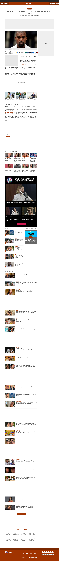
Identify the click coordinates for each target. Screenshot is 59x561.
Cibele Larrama (23, 533)
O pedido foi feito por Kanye (25, 64)
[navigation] (10, 3)
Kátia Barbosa (23, 534)
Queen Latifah (15, 539)
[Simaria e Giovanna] (33, 165)
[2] (9, 240)
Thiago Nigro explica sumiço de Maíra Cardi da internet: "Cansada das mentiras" (26, 357)
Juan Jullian (31, 539)
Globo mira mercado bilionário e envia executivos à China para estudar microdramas (10, 99)
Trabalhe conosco (33, 553)
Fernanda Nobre (16, 538)
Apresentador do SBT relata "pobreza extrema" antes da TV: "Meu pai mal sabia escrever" (28, 218)
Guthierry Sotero (16, 534)
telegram (32, 53)
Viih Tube (14, 533)
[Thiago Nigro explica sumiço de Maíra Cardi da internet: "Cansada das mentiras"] (10, 358)
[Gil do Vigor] (25, 165)
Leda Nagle (7, 533)
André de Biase (8, 539)
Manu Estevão (8, 535)
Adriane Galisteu (31, 535)
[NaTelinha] (4, 3)
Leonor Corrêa (8, 534)
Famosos (29, 3)
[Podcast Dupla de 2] (49, 554)
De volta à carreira (9, 112)
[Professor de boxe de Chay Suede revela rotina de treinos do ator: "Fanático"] (10, 478)
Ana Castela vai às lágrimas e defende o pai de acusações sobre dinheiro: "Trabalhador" (26, 469)
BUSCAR (57, 3)
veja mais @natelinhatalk (21, 223)
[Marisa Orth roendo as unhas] (17, 154)
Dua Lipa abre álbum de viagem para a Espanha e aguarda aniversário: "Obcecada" (26, 403)
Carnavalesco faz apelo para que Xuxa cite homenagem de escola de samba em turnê (25, 275)
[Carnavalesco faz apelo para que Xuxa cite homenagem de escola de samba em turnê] (10, 275)
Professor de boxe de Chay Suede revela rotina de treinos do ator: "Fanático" (26, 478)
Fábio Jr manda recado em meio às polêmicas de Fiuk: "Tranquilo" (26, 386)
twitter (30, 53)
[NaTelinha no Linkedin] (47, 554)
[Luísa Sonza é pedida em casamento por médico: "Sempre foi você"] (10, 283)
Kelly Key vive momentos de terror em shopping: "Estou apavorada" (25, 159)
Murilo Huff (23, 538)
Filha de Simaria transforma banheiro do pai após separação (33, 170)
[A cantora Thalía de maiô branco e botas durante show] (33, 154)
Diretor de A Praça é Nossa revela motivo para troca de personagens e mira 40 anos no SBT (21, 99)
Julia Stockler (8, 544)
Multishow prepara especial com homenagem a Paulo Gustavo (9, 159)
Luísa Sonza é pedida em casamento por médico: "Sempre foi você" (19, 240)
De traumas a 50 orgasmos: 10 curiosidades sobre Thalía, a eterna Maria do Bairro (33, 160)
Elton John (23, 535)
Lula (14, 541)
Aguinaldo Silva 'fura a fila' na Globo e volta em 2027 (32, 99)
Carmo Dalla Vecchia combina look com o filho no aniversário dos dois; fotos (26, 432)
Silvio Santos (8, 541)
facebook (28, 53)
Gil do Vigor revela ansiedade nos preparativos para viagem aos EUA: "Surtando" (25, 171)
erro (38, 53)
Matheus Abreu (8, 540)
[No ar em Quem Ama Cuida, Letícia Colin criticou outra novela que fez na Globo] (10, 499)
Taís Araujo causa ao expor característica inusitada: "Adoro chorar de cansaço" (25, 291)
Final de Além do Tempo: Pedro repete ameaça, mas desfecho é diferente (19, 264)
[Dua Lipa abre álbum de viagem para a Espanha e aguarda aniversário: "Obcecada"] (10, 403)
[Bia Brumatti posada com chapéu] (9, 165)
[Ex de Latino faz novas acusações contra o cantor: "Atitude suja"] (10, 441)
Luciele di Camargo (32, 538)
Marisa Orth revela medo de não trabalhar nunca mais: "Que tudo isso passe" (17, 160)
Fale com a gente (25, 553)
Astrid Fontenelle (24, 541)
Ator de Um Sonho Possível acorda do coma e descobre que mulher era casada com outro (26, 461)
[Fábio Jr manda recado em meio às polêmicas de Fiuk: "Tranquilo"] (10, 387)
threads (36, 53)
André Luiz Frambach (32, 534)
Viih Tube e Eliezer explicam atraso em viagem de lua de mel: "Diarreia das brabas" (26, 349)
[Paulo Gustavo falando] (9, 154)
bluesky (34, 53)
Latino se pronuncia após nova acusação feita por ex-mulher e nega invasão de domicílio (26, 312)
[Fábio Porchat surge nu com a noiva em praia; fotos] (10, 395)
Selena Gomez (23, 539)
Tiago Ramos (15, 540)
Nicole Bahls (23, 540)
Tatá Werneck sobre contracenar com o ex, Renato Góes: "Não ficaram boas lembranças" (26, 366)
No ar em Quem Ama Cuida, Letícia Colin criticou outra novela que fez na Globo (26, 498)
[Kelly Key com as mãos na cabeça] (25, 154)
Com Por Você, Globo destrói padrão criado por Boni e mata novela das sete (19, 256)
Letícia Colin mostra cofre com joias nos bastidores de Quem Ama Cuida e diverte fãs (26, 507)
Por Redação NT (8, 51)
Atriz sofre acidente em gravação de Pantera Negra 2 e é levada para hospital (17, 170)
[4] (9, 256)
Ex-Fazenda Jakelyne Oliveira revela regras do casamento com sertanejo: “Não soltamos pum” (26, 328)
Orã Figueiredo (31, 541)
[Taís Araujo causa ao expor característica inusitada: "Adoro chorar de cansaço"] (10, 291)
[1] (9, 232)
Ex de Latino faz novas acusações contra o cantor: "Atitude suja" (25, 440)
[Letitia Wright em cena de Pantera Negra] (17, 165)
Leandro (14, 535)
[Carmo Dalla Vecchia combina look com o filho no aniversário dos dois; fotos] (10, 432)
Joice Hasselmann (24, 544)
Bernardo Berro (31, 533)
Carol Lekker (31, 544)
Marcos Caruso (15, 544)
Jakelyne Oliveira (31, 540)
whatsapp (26, 53)
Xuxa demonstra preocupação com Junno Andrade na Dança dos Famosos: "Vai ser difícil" (19, 248)
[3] (9, 248)
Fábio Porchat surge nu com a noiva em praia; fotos (19, 232)
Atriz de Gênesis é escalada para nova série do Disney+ (8, 170)
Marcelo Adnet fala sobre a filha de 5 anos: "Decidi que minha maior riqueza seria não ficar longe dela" (26, 320)
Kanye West (8, 136)
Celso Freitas (8, 538)
